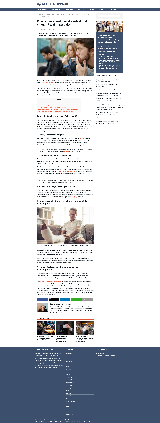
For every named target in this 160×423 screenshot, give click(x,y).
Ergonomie (68, 372)
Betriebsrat (66, 151)
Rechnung (68, 398)
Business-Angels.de (66, 421)
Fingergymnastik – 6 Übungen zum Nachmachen (109, 117)
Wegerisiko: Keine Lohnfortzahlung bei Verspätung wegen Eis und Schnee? (109, 61)
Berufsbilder (69, 358)
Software (92, 9)
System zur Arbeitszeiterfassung (50, 282)
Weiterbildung (69, 414)
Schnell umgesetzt (70, 401)
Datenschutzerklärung (67, 419)
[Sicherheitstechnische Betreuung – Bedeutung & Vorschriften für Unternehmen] (85, 328)
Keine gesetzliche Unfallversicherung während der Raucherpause (58, 109)
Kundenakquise (70, 382)
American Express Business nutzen (107, 355)
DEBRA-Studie (48, 83)
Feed (74, 419)
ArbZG (82, 138)
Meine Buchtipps (102, 353)
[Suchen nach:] (109, 16)
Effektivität (68, 369)
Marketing (69, 9)
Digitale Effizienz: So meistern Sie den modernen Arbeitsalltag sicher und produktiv (108, 38)
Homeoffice (46, 294)
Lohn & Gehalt (69, 385)
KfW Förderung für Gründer (77, 421)
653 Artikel (68, 304)
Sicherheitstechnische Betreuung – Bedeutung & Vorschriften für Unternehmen (84, 338)
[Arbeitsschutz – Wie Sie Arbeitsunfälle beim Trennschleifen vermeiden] (46, 328)
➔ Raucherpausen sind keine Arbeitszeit (53, 107)
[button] (43, 299)
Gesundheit (113, 9)
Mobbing (68, 390)
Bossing (68, 364)
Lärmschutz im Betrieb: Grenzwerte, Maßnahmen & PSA (108, 57)
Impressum (57, 419)
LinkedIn (84, 307)
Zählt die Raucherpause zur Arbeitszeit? (51, 103)
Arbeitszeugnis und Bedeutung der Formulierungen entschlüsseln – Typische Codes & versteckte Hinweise (109, 67)
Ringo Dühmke (42, 29)
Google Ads (89, 421)
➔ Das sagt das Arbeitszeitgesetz (51, 105)
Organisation (57, 9)
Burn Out (68, 366)
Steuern (68, 406)
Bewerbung (69, 361)
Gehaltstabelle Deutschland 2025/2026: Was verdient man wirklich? (108, 53)
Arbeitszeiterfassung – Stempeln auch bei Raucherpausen (56, 111)
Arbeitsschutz (51, 29)
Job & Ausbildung (42, 9)
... (117, 48)
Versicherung (69, 411)
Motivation (81, 9)
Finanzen (102, 9)
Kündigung (73, 197)
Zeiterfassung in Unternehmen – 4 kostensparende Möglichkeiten (62, 338)
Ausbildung (68, 356)
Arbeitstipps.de (50, 419)
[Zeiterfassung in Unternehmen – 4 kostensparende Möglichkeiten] (65, 328)
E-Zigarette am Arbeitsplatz (66, 171)
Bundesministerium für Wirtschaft (53, 421)
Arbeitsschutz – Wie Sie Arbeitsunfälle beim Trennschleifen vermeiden (46, 338)
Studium (68, 409)
